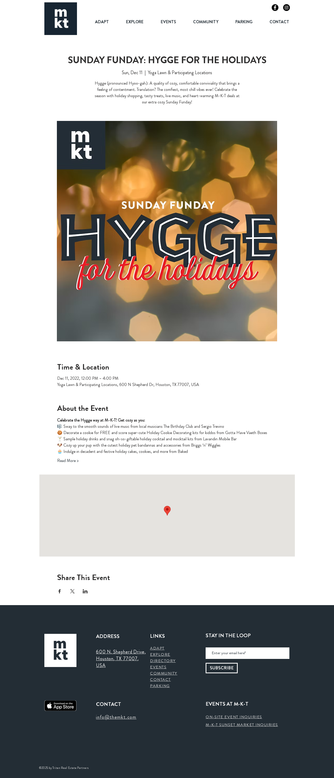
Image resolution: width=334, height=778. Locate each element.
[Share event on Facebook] (59, 591)
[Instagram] (286, 7)
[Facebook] (275, 7)
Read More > (68, 461)
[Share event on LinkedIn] (85, 591)
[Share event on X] (72, 591)
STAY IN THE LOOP (228, 635)
